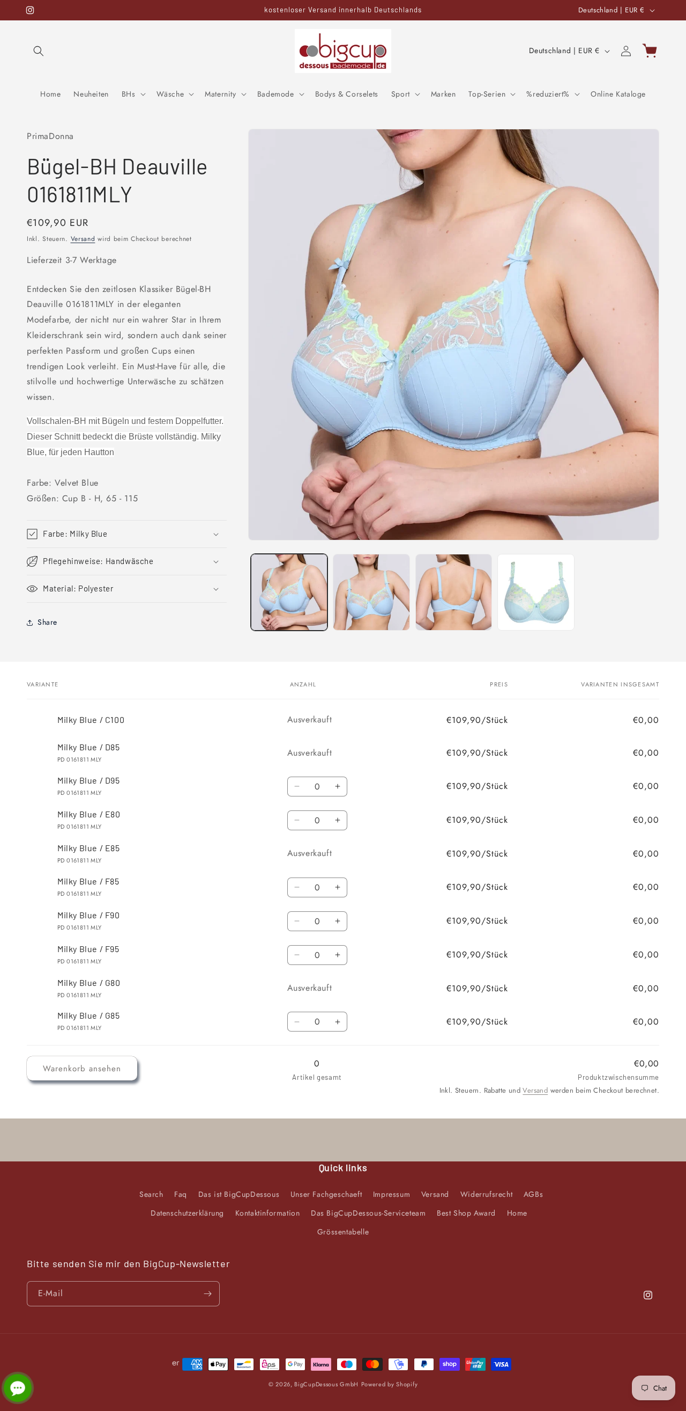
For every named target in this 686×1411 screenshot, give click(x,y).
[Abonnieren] (207, 1293)
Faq (180, 1194)
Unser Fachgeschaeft (326, 1194)
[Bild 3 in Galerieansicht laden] (453, 592)
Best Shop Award (466, 1213)
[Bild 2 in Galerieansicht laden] (371, 592)
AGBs (533, 1194)
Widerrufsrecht (486, 1194)
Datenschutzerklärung (187, 1213)
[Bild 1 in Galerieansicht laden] (289, 592)
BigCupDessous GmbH (326, 1384)
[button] (38, 51)
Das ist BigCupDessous (239, 1194)
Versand (83, 239)
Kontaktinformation (267, 1213)
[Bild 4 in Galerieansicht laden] (535, 592)
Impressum (391, 1194)
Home (517, 1213)
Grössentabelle (343, 1231)
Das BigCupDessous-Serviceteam (368, 1213)
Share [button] (47, 622)
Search (151, 1194)
